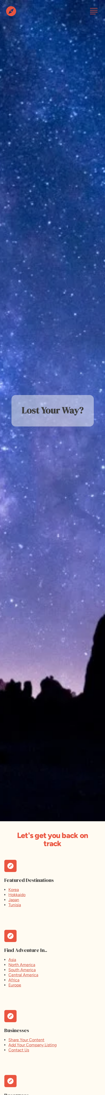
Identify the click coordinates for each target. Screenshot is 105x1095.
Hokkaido (16, 894)
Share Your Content (26, 1039)
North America (21, 964)
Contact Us (18, 1050)
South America (22, 969)
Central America (23, 974)
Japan (13, 899)
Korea (13, 889)
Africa (13, 980)
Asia (12, 959)
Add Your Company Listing (32, 1044)
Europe (14, 985)
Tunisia (14, 904)
